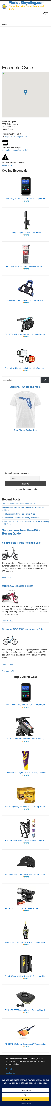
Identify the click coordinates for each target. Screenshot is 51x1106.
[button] (25, 92)
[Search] (45, 380)
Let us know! (7, 165)
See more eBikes (9, 671)
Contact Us (10, 1073)
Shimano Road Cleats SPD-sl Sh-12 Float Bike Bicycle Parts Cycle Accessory (26, 300)
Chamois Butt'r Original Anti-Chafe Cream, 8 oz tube (26, 773)
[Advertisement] (25, 450)
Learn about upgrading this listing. (16, 150)
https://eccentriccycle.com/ (16, 136)
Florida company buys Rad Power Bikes (18, 513)
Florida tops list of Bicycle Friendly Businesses (21, 517)
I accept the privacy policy (26, 489)
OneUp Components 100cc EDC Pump (26, 232)
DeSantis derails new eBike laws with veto (19, 503)
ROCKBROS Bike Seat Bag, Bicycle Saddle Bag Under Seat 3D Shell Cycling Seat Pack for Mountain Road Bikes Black (26, 334)
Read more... (7, 577)
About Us (9, 1069)
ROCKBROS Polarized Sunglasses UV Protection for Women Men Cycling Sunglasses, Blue (26, 1044)
